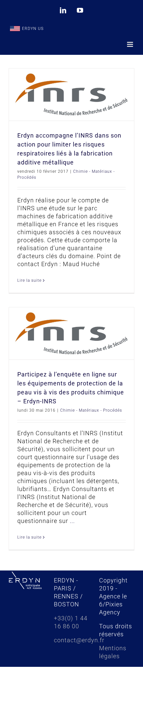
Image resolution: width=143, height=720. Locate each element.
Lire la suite (29, 280)
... (72, 520)
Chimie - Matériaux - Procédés (91, 410)
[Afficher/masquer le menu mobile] (130, 44)
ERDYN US (33, 28)
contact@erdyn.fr (79, 640)
